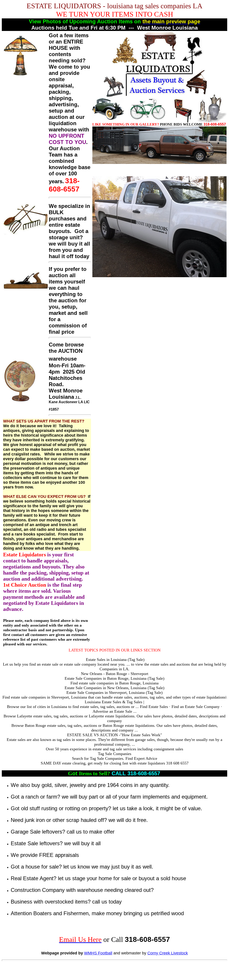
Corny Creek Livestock (167, 953)
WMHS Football (98, 953)
